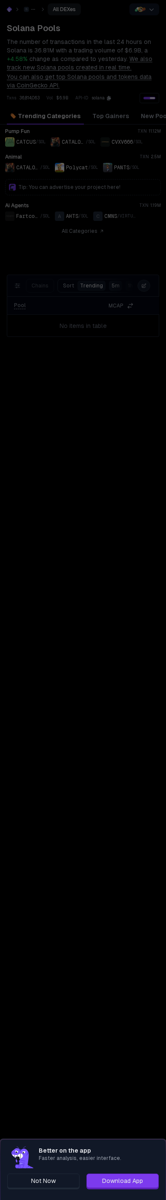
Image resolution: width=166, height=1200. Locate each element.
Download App (122, 1180)
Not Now (43, 1180)
